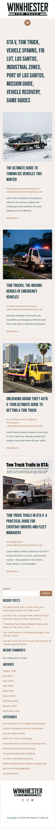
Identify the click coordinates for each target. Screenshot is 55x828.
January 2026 (10, 705)
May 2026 (8, 685)
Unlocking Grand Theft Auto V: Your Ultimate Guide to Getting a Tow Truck (27, 404)
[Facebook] (22, 800)
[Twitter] (32, 800)
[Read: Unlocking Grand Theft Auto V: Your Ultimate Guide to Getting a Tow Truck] (27, 367)
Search (6, 588)
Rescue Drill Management (16, 768)
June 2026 (8, 680)
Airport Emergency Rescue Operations (23, 728)
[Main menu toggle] (27, 23)
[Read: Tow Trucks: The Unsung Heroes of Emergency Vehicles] (27, 254)
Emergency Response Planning (19, 748)
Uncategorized (10, 773)
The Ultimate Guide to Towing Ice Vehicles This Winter (24, 173)
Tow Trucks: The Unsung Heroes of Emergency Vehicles (24, 291)
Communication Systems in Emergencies (24, 743)
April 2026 (8, 690)
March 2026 (9, 695)
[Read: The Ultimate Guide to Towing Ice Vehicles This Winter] (27, 136)
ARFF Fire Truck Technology (17, 738)
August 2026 (9, 670)
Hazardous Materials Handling (19, 753)
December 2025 (11, 710)
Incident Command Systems (18, 758)
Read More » (12, 218)
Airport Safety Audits (14, 733)
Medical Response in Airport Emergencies (25, 763)
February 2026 (10, 700)
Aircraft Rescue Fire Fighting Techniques (24, 723)
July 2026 (7, 675)
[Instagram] (27, 800)
